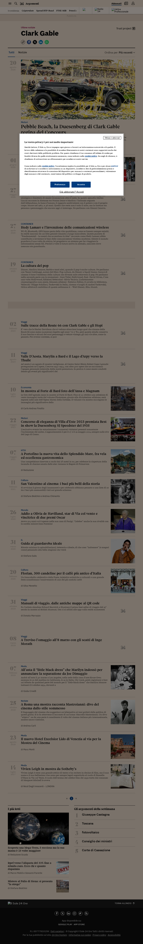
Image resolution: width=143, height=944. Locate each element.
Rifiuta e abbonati (112, 138)
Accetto (81, 184)
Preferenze (60, 184)
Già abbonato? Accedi (71, 191)
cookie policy (91, 156)
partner (114, 166)
